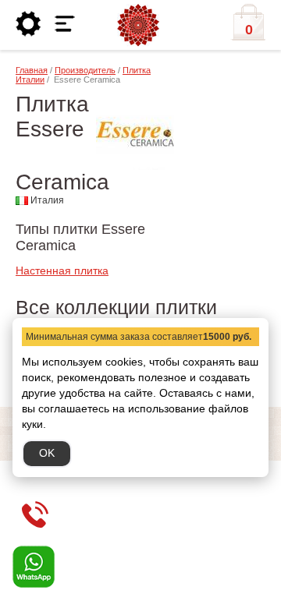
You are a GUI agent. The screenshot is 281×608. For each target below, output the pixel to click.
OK (47, 453)
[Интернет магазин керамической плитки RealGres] (138, 26)
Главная (32, 70)
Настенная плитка (62, 270)
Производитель (85, 70)
